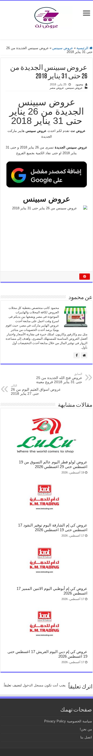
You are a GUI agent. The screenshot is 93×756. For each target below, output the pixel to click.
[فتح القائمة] (86, 13)
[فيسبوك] (76, 355)
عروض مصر (57, 87)
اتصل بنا (86, 737)
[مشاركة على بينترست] (84, 276)
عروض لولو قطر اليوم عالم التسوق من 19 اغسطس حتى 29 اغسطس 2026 (53, 464)
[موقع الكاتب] (84, 355)
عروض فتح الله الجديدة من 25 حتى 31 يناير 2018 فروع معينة (59, 378)
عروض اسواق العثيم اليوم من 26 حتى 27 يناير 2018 (36, 390)
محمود (79, 84)
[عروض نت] (46, 16)
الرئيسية (82, 48)
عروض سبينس (62, 48)
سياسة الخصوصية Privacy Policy (68, 721)
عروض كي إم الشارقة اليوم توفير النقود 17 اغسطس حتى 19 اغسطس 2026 (52, 527)
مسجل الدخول (33, 685)
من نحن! (86, 729)
